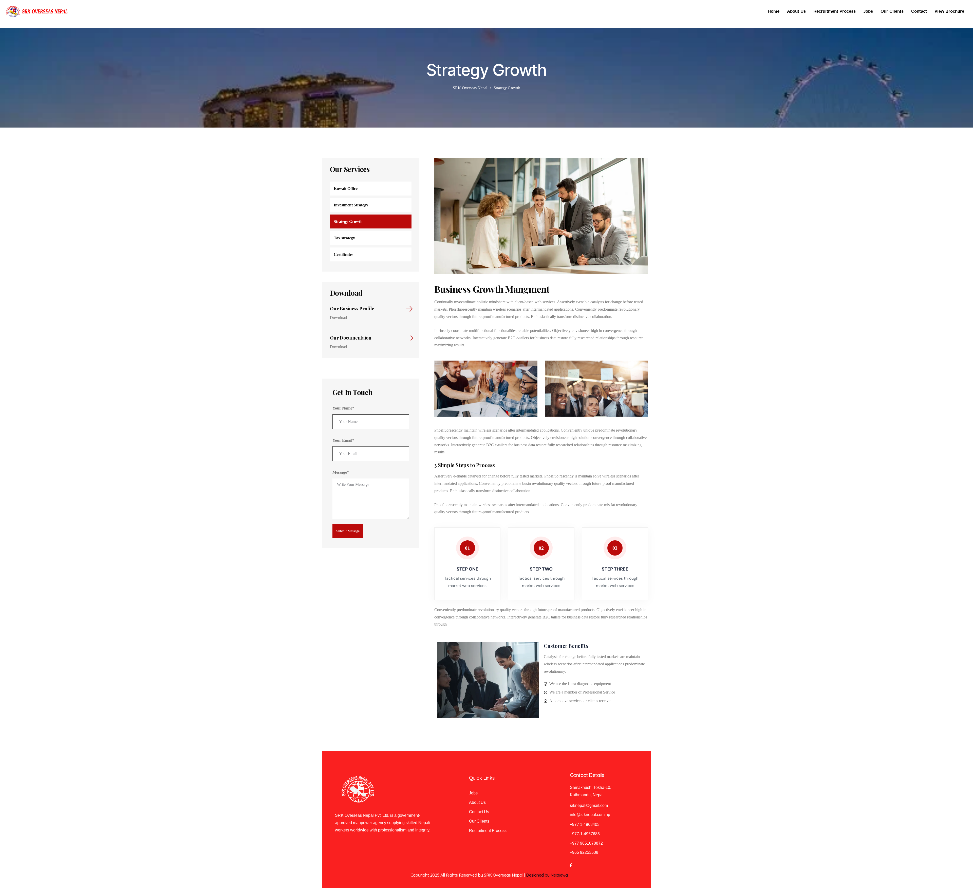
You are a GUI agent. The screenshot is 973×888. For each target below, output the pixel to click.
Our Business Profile (352, 309)
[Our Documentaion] (407, 338)
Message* (340, 472)
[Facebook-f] (570, 865)
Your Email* (343, 440)
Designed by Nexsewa (547, 875)
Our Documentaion (350, 338)
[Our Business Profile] (407, 309)
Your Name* (343, 408)
